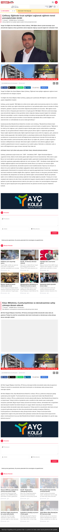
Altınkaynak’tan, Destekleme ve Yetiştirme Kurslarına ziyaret (29, 285)
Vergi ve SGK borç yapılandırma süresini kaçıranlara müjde (9, 490)
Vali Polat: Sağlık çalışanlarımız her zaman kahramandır (9, 513)
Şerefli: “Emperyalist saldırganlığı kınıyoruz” (26, 490)
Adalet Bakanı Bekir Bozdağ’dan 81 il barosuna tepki (49, 513)
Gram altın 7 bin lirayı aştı (24, 11)
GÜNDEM (11, 20)
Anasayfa (6, 20)
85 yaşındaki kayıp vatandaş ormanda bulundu (48, 490)
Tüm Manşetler (20, 20)
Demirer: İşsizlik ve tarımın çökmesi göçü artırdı (8, 285)
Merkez (15, 20)
